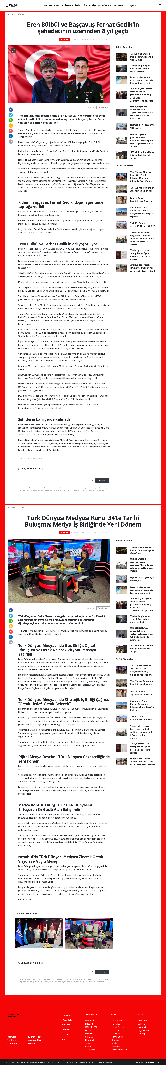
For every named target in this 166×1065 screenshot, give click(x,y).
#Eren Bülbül (23, 458)
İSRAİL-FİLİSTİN (73, 5)
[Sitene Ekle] (40, 1027)
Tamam (151, 1062)
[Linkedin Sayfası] (26, 1027)
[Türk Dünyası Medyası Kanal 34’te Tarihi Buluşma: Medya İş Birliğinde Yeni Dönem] (59, 571)
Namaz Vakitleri (118, 1027)
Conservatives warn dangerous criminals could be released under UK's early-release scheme (142, 238)
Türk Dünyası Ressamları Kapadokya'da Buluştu (142, 189)
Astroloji (141, 1033)
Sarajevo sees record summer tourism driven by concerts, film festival (142, 267)
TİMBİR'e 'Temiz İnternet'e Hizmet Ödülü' (142, 225)
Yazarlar (66, 1025)
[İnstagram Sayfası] (17, 1027)
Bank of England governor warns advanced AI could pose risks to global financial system (141, 140)
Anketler (141, 1024)
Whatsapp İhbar (34, 1040)
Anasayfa (11, 14)
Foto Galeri (67, 1015)
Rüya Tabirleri (143, 1030)
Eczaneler (116, 1030)
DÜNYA (86, 5)
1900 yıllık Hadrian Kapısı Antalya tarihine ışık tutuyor (142, 155)
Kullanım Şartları (34, 1037)
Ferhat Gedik (34, 215)
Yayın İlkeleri (11, 1040)
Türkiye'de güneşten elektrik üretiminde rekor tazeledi (140, 68)
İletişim (65, 1039)
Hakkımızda (11, 1037)
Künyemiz (66, 1034)
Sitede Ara (142, 1020)
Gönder (102, 480)
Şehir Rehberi (117, 1046)
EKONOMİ (118, 5)
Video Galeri (67, 1020)
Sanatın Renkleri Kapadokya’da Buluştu (141, 200)
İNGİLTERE (47, 5)
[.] (39, 933)
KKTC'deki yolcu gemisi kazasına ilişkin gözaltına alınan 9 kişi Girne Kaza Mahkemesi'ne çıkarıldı (141, 94)
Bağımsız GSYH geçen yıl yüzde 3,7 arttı (142, 126)
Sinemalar (116, 1040)
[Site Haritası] (35, 1027)
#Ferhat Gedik (36, 458)
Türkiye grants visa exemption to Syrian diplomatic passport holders (140, 255)
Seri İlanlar (116, 1043)
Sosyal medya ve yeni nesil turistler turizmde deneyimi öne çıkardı (141, 80)
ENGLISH (58, 5)
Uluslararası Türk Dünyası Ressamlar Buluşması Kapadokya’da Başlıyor (142, 212)
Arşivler (65, 1029)
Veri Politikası (12, 1043)
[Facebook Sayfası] (7, 1027)
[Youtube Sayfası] (21, 1027)
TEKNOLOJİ (90, 1050)
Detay (140, 1062)
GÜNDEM (106, 5)
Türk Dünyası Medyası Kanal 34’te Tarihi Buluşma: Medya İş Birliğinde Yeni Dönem (141, 177)
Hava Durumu (117, 1020)
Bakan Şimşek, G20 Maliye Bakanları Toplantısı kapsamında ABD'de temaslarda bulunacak (141, 112)
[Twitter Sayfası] (12, 1027)
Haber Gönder (34, 1043)
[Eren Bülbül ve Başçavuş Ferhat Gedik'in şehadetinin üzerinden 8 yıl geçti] (59, 73)
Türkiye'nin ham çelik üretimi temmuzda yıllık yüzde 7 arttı (142, 56)
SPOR (87, 1043)
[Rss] (30, 1027)
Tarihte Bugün (117, 1037)
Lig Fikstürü (116, 1033)
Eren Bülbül (28, 243)
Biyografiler (143, 1027)
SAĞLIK (88, 1046)
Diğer (131, 5)
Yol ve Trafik (117, 1024)
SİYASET (96, 5)
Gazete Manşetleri (119, 1050)
